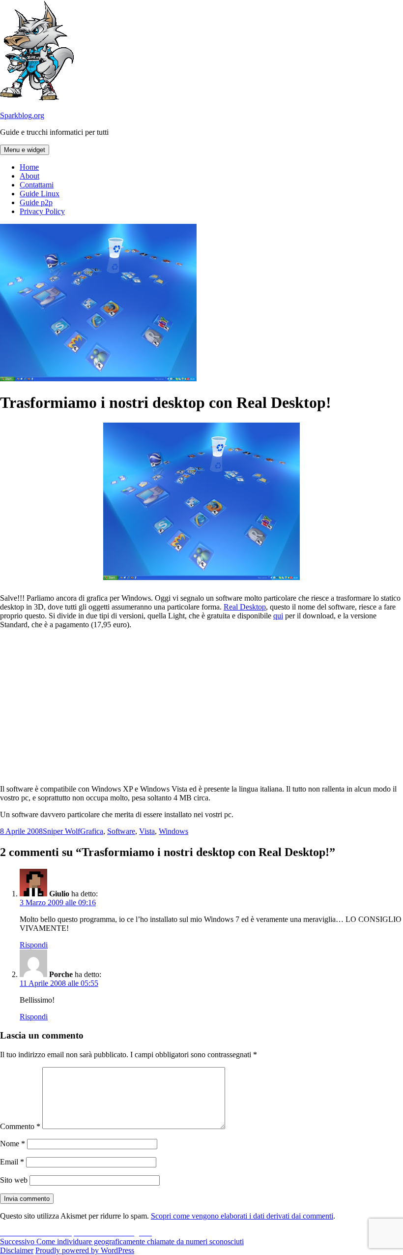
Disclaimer (16, 1250)
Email (12, 1162)
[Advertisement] (201, 706)
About (29, 176)
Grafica (91, 831)
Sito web (14, 1180)
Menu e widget (24, 149)
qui (278, 616)
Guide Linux (39, 193)
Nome (12, 1143)
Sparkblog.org (22, 115)
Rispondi (34, 945)
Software (121, 831)
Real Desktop (245, 607)
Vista (147, 831)
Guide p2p (36, 202)
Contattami (37, 185)
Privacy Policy (42, 211)
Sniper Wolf (61, 831)
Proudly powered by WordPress (84, 1250)
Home (29, 167)
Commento (20, 1126)
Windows (173, 831)
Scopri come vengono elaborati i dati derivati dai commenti (242, 1216)
